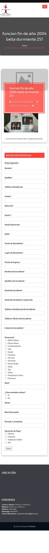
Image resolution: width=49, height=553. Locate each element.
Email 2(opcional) (12, 225)
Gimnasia (11, 360)
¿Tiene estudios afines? (15, 392)
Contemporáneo (14, 346)
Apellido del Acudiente (15, 281)
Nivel (7, 383)
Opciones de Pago (13, 431)
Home (24, 45)
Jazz (10, 349)
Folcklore (11, 355)
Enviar (8, 448)
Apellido (9, 177)
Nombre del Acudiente (15, 271)
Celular (8, 196)
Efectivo (11, 433)
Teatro (10, 372)
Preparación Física (15, 375)
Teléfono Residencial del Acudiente (20, 309)
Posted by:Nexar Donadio (22, 102)
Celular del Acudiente (14, 328)
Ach (9, 442)
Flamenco (12, 378)
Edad (7, 234)
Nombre (9, 168)
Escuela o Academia (13, 421)
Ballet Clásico (13, 340)
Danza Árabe (13, 363)
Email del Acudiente (14, 290)
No (9, 398)
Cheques (11, 436)
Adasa (32, 526)
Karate (10, 352)
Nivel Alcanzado (12, 412)
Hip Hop (11, 358)
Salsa (10, 366)
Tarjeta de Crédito (15, 439)
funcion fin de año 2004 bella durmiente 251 (26, 48)
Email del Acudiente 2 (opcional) (18, 300)
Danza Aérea (13, 343)
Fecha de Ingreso (13, 262)
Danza (7, 403)
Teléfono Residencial (14, 187)
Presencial (10, 337)
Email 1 (8, 215)
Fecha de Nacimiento (14, 243)
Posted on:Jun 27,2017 (19, 106)
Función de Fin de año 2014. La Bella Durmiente (23, 139)
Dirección (9, 206)
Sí (8, 395)
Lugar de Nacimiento (14, 253)
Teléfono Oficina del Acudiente (18, 318)
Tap (9, 369)
